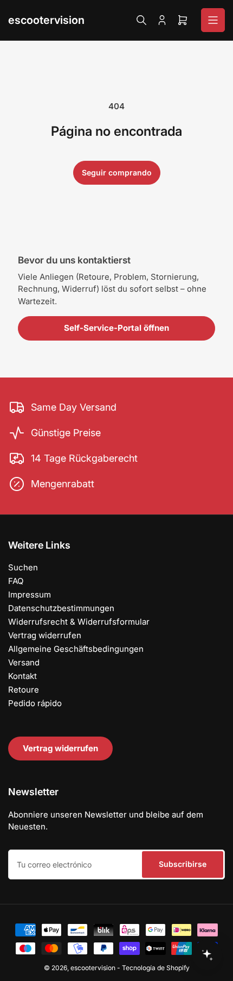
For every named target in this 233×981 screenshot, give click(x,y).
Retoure (23, 689)
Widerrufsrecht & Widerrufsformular (79, 622)
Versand (24, 662)
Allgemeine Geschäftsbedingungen (76, 649)
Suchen (23, 567)
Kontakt (22, 676)
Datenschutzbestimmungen (61, 608)
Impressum (29, 594)
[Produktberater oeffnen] (207, 955)
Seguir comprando (117, 172)
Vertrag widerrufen (44, 635)
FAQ (15, 581)
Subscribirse (182, 864)
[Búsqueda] (141, 20)
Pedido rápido (35, 703)
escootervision (46, 20)
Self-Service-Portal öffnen (116, 328)
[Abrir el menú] (213, 20)
